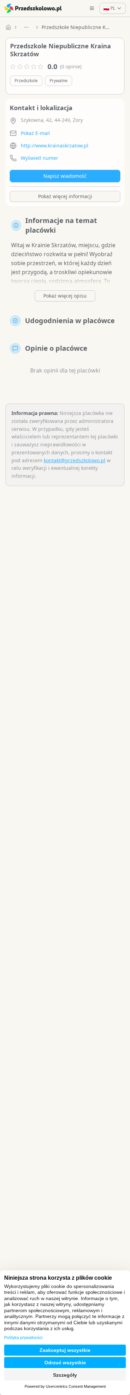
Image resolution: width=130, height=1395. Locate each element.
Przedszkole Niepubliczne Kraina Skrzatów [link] (76, 27)
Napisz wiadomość (65, 176)
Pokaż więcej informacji (65, 196)
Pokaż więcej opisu (65, 295)
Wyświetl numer (39, 158)
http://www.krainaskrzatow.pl (54, 145)
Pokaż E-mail (35, 133)
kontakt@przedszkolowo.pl (74, 460)
